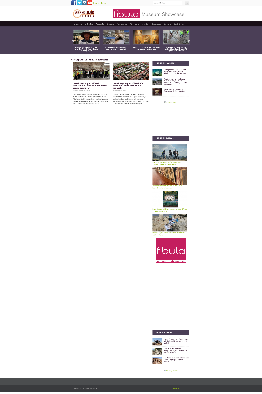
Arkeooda (100, 24)
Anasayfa (78, 24)
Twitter (79, 2)
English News (179, 24)
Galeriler (167, 24)
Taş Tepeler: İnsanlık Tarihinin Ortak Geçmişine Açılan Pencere (176, 359)
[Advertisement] (111, 124)
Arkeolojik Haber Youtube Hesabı (89, 2)
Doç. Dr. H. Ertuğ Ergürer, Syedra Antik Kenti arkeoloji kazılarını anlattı (175, 350)
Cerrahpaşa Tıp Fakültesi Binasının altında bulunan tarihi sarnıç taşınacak (90, 85)
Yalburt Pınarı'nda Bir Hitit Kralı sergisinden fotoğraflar (175, 90)
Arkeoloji (89, 24)
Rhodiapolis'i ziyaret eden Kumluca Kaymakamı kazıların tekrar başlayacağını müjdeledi (176, 81)
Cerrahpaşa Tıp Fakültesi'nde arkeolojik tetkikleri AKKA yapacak (128, 85)
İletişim (104, 3)
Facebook (73, 2)
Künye (96, 3)
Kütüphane (156, 24)
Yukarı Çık (175, 388)
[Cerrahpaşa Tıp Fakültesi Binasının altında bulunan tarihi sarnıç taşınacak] (91, 71)
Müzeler (145, 24)
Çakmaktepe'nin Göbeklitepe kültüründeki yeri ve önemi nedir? (176, 341)
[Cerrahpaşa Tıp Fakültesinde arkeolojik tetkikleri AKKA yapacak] (131, 71)
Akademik (134, 24)
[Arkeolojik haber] (84, 13)
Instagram (84, 2)
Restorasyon (122, 24)
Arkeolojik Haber (91, 388)
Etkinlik (110, 24)
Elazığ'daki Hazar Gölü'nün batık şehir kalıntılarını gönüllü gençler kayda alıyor (176, 71)
